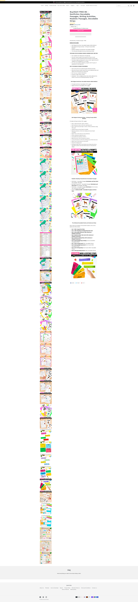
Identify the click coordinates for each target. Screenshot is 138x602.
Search (61, 587)
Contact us (94, 587)
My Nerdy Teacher (46, 599)
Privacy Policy (67, 587)
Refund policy (73, 589)
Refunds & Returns (76, 587)
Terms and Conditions (85, 587)
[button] (2, 0)
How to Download (54, 587)
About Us (42, 587)
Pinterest (47, 587)
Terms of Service (65, 589)
